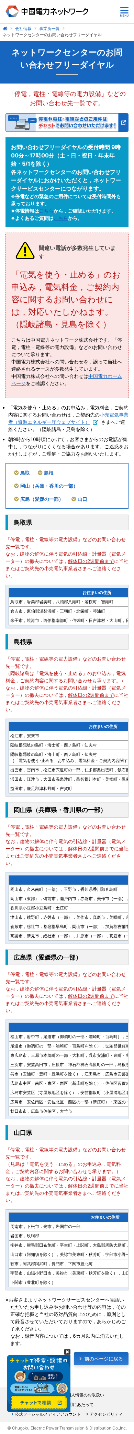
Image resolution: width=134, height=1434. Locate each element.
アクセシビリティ (106, 1414)
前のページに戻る (104, 1359)
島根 (49, 473)
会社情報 (23, 28)
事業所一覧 (49, 28)
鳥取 (25, 473)
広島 (42, 499)
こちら (46, 211)
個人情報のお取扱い (85, 1394)
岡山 (49, 486)
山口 (82, 499)
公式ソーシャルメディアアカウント (48, 1414)
